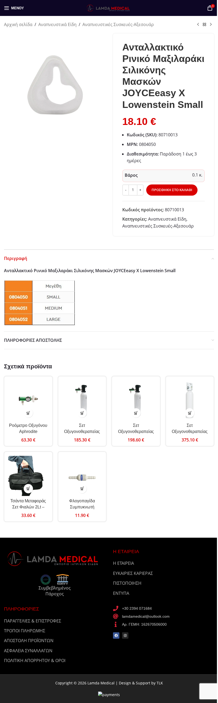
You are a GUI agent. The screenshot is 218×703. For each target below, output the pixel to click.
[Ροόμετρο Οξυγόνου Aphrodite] (28, 400)
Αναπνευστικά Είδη (57, 24)
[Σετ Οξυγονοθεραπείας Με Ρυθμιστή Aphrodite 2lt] (82, 400)
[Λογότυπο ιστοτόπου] (109, 7)
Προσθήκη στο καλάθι (172, 189)
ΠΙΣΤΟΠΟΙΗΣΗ (127, 583)
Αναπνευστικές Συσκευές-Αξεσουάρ (118, 24)
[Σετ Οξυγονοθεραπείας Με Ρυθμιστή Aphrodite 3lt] (136, 400)
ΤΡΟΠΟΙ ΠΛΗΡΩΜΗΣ (24, 631)
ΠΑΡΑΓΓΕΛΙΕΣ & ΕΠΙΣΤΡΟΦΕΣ (32, 621)
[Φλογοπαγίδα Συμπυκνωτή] (82, 476)
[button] (28, 413)
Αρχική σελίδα (18, 24)
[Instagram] (125, 635)
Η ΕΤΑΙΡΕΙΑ (123, 563)
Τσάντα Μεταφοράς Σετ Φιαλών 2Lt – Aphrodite (28, 507)
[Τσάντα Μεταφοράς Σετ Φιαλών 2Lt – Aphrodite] (28, 476)
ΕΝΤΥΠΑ (121, 593)
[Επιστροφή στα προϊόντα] (204, 25)
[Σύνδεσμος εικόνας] (54, 558)
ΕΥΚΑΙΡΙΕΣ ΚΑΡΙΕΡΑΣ (133, 573)
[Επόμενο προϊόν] (211, 25)
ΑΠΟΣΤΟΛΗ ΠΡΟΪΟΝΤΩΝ (28, 640)
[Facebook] (116, 635)
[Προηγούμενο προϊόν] (198, 25)
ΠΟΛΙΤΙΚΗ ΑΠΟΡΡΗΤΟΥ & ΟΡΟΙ (34, 660)
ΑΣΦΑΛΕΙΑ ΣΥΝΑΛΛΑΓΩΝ (28, 651)
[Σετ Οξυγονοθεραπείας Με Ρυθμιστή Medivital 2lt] (190, 400)
